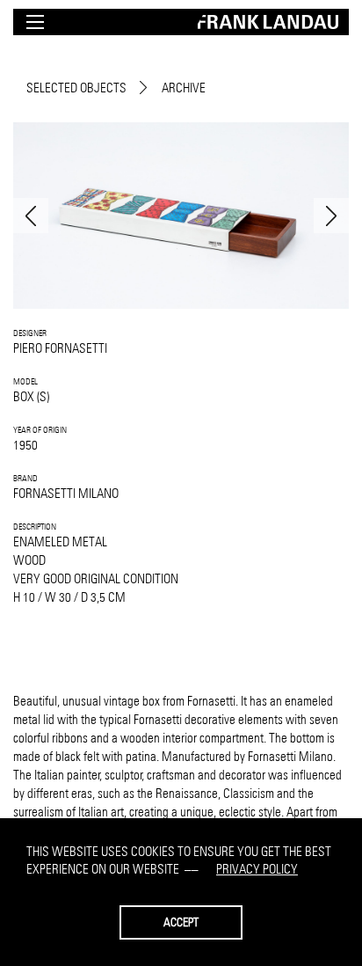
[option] (181, 215)
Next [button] (331, 215)
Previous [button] (30, 215)
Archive (184, 87)
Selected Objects (76, 87)
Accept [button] (181, 922)
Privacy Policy (257, 868)
